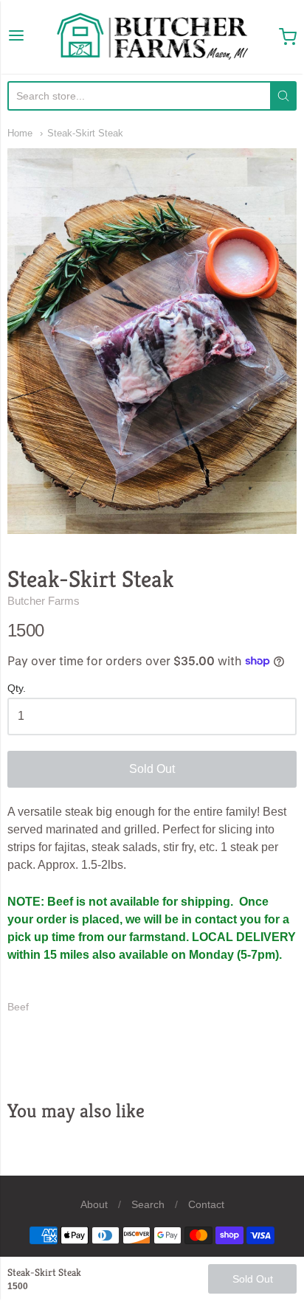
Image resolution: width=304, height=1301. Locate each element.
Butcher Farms (43, 600)
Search (148, 1204)
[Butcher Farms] (152, 36)
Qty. (16, 688)
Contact (206, 1204)
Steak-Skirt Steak (85, 133)
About (94, 1204)
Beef (18, 1007)
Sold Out (152, 769)
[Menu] (16, 37)
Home (19, 133)
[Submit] (283, 96)
